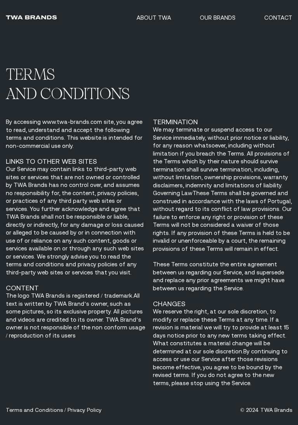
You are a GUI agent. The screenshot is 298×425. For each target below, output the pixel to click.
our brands (218, 17)
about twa (154, 17)
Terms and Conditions (34, 410)
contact (278, 17)
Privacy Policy (85, 410)
